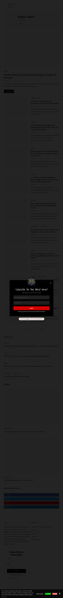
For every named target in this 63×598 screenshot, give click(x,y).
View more (4, 596)
